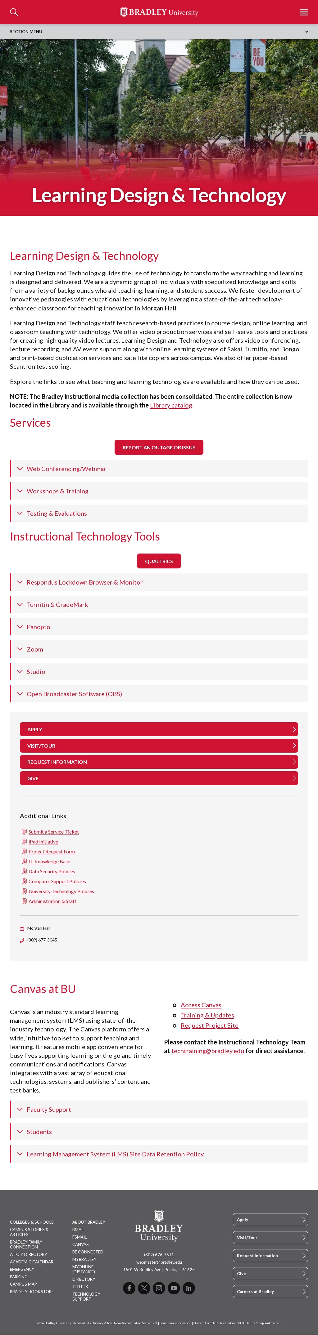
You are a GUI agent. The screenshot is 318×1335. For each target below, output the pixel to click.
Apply (242, 1219)
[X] (144, 1288)
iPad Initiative (43, 841)
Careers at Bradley (255, 1291)
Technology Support (86, 1297)
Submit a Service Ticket (54, 831)
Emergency (22, 1269)
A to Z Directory (28, 1254)
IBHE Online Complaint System (259, 1323)
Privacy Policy (102, 1323)
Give (241, 1273)
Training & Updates (207, 1015)
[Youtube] (174, 1288)
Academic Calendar (31, 1261)
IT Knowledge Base (49, 861)
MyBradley (84, 1259)
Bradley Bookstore (32, 1291)
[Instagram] (159, 1288)
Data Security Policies (52, 871)
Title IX (80, 1286)
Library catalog (171, 405)
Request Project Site (209, 1025)
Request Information (257, 1255)
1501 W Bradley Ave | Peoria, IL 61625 (159, 1269)
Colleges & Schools (32, 1222)
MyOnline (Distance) (83, 1269)
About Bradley (88, 1222)
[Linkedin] (189, 1288)
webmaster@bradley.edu (159, 1262)
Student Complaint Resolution (214, 1323)
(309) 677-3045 (42, 939)
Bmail (78, 1229)
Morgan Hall (38, 928)
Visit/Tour (247, 1237)
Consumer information (175, 1323)
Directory (83, 1279)
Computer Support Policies (57, 881)
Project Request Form (52, 851)
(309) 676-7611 (159, 1254)
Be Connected (87, 1251)
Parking (19, 1276)
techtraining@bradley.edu (207, 1050)
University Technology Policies (61, 891)
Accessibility (82, 1323)
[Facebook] (129, 1288)
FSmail (79, 1237)
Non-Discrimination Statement (135, 1323)
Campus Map (23, 1284)
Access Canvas (201, 1004)
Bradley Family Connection (26, 1244)
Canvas (80, 1244)
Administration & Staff (52, 901)
